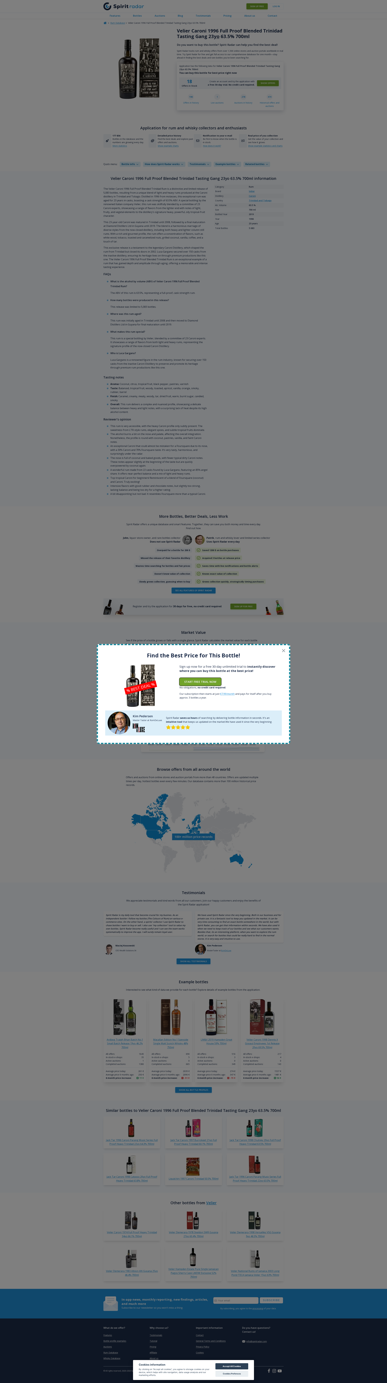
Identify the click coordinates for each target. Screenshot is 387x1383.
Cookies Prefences (232, 1374)
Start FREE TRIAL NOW (200, 682)
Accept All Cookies (232, 1366)
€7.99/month (227, 694)
